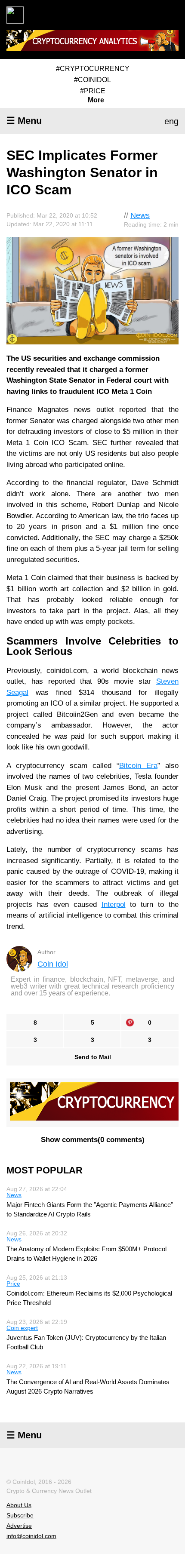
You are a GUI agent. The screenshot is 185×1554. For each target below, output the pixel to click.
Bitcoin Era (138, 766)
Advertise (19, 1525)
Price (13, 1283)
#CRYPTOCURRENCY (93, 68)
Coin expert (22, 1327)
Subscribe (20, 1515)
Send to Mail (92, 1056)
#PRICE (92, 91)
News (140, 215)
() (93, 1140)
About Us (18, 1505)
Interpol (114, 904)
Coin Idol (52, 964)
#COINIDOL (92, 79)
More (96, 100)
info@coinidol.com (31, 1536)
